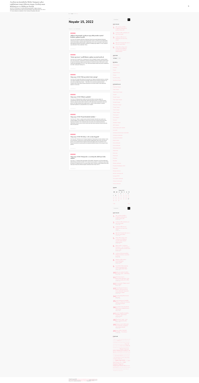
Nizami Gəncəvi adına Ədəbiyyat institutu (121, 350)
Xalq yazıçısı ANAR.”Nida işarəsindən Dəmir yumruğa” (84, 77)
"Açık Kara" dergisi (117, 87)
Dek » (129, 203)
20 (128, 197)
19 (126, 197)
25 (123, 198)
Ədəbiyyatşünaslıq (117, 148)
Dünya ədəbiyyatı (116, 143)
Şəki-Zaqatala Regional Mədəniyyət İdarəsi (119, 363)
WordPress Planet (117, 80)
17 (121, 197)
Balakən (124, 342)
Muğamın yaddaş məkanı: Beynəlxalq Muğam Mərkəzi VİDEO (121, 261)
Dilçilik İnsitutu (116, 140)
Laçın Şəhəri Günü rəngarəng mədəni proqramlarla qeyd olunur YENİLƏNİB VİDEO (122, 267)
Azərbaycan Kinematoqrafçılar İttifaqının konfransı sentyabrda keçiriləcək (122, 255)
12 (126, 195)
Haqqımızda (115, 150)
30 (118, 200)
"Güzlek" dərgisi (116, 97)
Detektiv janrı (122, 344)
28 (113, 200)
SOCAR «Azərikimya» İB (118, 173)
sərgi (129, 352)
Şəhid (126, 360)
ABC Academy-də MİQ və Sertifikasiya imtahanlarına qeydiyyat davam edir (121, 28)
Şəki (122, 362)
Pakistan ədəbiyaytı (117, 163)
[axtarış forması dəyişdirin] (188, 6)
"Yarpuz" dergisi (116, 112)
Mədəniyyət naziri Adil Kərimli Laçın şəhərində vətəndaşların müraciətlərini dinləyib (122, 325)
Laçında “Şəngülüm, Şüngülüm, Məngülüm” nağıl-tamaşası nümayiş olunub (122, 314)
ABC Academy (116, 125)
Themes (114, 75)
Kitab (128, 345)
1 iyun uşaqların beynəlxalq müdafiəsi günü (123, 339)
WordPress (92, 380)
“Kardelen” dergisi (116, 122)
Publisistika (73, 74)
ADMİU (119, 340)
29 (116, 200)
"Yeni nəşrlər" (116, 115)
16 (118, 197)
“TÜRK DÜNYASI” (115, 370)
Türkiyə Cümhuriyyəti (117, 181)
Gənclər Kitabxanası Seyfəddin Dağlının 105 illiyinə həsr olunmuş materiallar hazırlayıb (123, 302)
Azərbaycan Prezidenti (117, 137)
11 (123, 195)
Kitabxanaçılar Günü (116, 347)
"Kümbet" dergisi (116, 102)
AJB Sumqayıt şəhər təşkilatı (119, 127)
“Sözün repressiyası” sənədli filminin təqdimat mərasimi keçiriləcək (87, 57)
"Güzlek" (115, 94)
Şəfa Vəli (120, 360)
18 (123, 197)
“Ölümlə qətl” (121, 370)
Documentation (116, 65)
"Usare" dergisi (116, 109)
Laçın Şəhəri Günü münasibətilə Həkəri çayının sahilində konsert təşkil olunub (122, 308)
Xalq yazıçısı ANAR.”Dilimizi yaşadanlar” (80, 97)
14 (113, 197)
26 (126, 198)
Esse (127, 344)
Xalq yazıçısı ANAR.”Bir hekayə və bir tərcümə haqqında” (84, 137)
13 (128, 195)
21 (113, 198)
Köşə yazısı (115, 153)
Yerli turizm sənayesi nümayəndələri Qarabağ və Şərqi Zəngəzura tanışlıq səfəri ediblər (122, 278)
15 (116, 197)
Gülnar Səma (123, 345)
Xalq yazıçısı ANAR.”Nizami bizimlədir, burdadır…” (83, 117)
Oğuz (114, 352)
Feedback (115, 67)
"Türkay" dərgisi (116, 107)
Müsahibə (115, 160)
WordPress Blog (116, 77)
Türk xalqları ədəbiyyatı (118, 178)
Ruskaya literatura (117, 171)
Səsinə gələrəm (115, 354)
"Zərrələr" (115, 120)
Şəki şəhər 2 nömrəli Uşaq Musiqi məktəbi (124, 367)
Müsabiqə (115, 158)
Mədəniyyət (73, 33)
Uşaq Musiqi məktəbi (119, 355)
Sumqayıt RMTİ (116, 176)
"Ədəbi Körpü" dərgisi (117, 92)
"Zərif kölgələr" (116, 117)
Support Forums (116, 72)
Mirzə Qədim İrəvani (122, 347)
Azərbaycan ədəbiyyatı (117, 135)
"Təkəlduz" (115, 339)
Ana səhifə (115, 130)
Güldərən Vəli (117, 345)
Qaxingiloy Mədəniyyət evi (120, 352)
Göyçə (114, 345)
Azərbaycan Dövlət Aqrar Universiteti (121, 132)
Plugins (114, 70)
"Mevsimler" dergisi (117, 104)
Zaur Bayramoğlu (117, 357)
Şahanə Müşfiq (118, 358)
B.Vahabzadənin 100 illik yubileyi (118, 342)
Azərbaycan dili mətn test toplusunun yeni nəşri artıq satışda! (121, 38)
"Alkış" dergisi (116, 89)
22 (116, 198)
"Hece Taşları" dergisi (117, 99)
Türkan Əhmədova (120, 354)
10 (121, 195)
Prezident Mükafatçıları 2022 (119, 165)
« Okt (114, 203)
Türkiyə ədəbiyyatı (117, 183)
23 (118, 198)
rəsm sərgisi (126, 352)
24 (121, 198)
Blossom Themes (83, 380)
